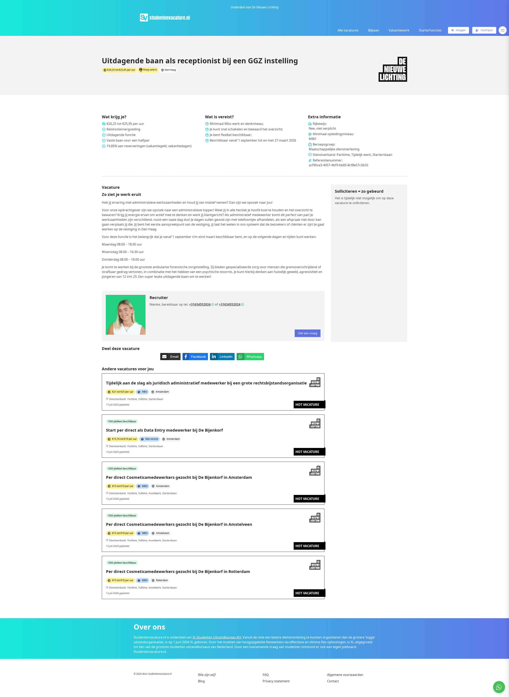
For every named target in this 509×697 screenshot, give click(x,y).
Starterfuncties (430, 30)
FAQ (266, 675)
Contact (333, 681)
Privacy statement (276, 681)
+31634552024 (200, 304)
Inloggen (460, 30)
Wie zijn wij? (207, 675)
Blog (201, 681)
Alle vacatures (348, 30)
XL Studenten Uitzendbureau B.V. (217, 637)
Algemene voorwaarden (345, 675)
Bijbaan (373, 30)
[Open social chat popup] (499, 687)
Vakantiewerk (399, 30)
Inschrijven (486, 30)
